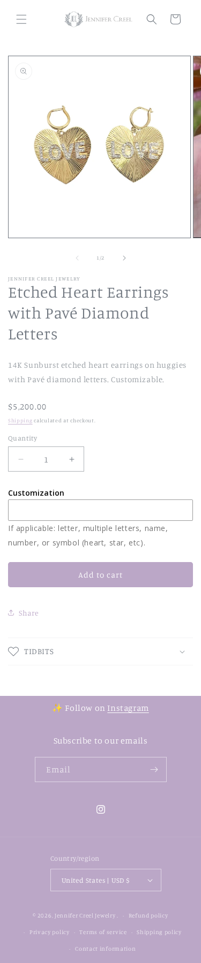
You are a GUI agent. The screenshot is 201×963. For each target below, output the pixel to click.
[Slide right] (124, 258)
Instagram (127, 707)
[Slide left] (77, 258)
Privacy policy (49, 932)
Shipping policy (159, 932)
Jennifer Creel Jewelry (85, 915)
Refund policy (148, 915)
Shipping (20, 420)
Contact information (105, 948)
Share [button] (29, 612)
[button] (21, 19)
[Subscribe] (154, 769)
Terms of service (102, 932)
